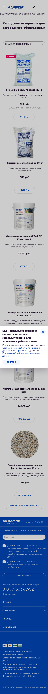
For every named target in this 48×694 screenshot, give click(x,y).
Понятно (11, 362)
